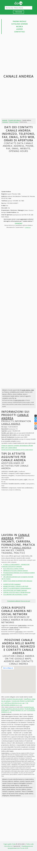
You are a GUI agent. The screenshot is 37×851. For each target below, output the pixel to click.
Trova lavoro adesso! (18, 601)
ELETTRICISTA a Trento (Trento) (13, 568)
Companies (5, 122)
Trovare (18, 12)
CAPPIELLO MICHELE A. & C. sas (14, 703)
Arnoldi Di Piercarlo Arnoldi (14, 699)
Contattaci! (18, 223)
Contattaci (19, 32)
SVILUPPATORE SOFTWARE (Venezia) (15, 590)
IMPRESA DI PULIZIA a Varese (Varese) (15, 570)
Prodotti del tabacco (14, 120)
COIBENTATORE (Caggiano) (12, 584)
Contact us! (28, 227)
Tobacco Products (13, 122)
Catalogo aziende (19, 24)
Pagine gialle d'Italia (10, 844)
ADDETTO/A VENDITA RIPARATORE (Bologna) (17, 581)
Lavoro (19, 29)
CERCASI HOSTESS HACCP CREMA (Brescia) (16, 592)
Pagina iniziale (19, 21)
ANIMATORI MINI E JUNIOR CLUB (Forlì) (15, 586)
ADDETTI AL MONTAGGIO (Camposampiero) (17, 588)
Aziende (4, 120)
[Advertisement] (18, 54)
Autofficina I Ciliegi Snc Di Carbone (15, 709)
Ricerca (19, 26)
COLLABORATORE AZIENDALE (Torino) (15, 594)
